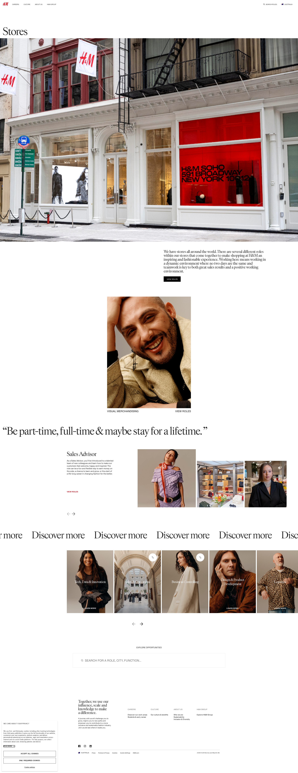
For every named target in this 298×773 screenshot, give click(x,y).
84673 (132, 567)
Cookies (114, 753)
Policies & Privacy (103, 753)
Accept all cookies (30, 754)
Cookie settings (29, 767)
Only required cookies (29, 760)
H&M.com (136, 753)
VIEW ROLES (183, 411)
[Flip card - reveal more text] (153, 557)
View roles (72, 492)
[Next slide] (73, 514)
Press (93, 753)
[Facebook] (79, 746)
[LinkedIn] (90, 746)
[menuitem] (15, 4)
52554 (86, 567)
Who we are (178, 715)
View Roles (72, 506)
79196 (226, 568)
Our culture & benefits (159, 715)
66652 (180, 567)
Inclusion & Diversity (182, 719)
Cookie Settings (125, 753)
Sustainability (179, 717)
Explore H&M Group (205, 715)
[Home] (5, 5)
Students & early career (137, 717)
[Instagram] (85, 746)
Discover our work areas (137, 715)
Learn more (90, 608)
